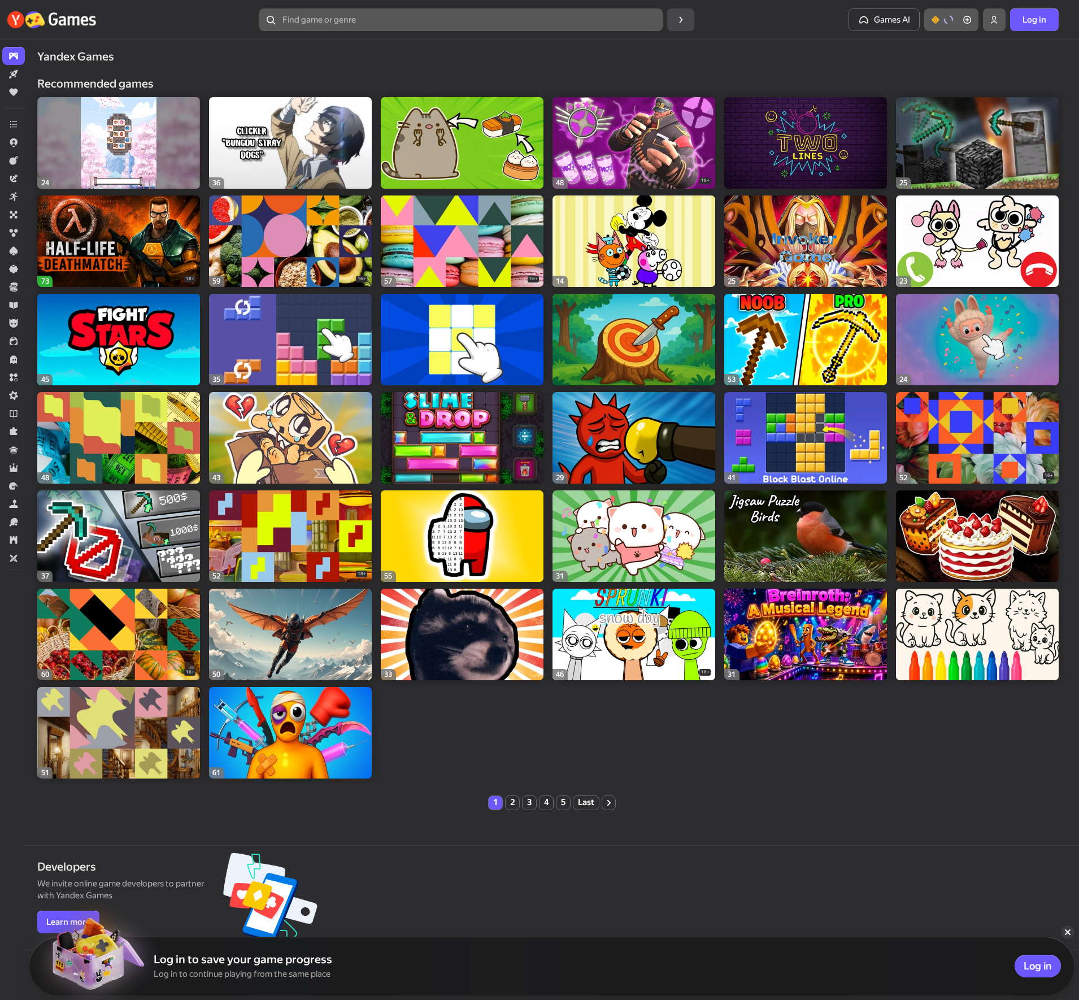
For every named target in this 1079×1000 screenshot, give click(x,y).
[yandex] (53, 19)
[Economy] (13, 287)
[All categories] (13, 124)
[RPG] (13, 468)
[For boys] (13, 323)
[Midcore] (13, 395)
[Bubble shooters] (13, 233)
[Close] (1067, 932)
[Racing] (13, 486)
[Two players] (13, 558)
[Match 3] (13, 377)
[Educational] (13, 305)
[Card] (13, 251)
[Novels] (13, 414)
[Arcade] (13, 197)
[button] (951, 19)
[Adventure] (13, 178)
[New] (13, 74)
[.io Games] (13, 142)
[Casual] (13, 269)
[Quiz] (13, 450)
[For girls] (13, 341)
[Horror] (13, 359)
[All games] (13, 56)
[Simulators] (13, 504)
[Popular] (13, 92)
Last (586, 802)
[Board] (13, 215)
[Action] (13, 160)
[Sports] (13, 522)
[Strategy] (13, 540)
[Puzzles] (13, 432)
